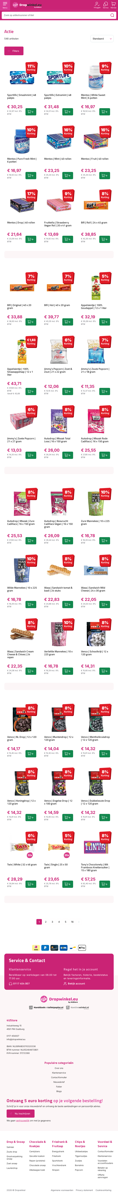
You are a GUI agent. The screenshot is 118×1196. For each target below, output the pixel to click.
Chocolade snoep (37, 1165)
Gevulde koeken (37, 1156)
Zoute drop (12, 1151)
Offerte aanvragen (103, 1176)
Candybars (34, 1151)
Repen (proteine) (37, 1160)
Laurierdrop (12, 1168)
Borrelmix (79, 1165)
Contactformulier (59, 1077)
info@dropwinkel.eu (16, 1039)
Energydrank (58, 1151)
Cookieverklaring (103, 1190)
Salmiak (10, 1147)
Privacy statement (84, 1190)
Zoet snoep (12, 1163)
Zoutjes (78, 1160)
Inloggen (97, 7)
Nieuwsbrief (59, 1082)
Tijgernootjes (81, 1156)
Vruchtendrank (59, 1165)
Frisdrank (56, 1156)
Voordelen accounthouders (105, 1161)
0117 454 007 (21, 983)
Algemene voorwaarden (62, 1190)
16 (72, 921)
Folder (59, 1086)
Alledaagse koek (37, 1170)
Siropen (55, 1170)
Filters (16, 50)
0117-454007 (13, 1036)
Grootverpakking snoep (14, 1157)
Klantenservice (20, 969)
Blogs (59, 1091)
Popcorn (79, 1170)
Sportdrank (57, 1160)
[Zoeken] (112, 15)
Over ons (59, 1068)
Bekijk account (76, 983)
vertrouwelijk (22, 1120)
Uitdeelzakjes (81, 1151)
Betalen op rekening (103, 1168)
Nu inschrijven (22, 1113)
